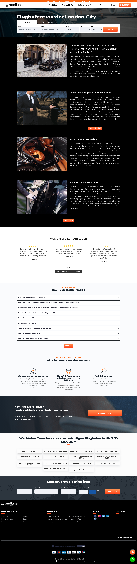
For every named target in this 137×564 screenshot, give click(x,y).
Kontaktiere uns (28, 522)
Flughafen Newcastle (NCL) (107, 451)
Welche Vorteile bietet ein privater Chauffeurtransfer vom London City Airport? (48, 308)
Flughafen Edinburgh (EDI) (81, 463)
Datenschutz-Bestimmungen (78, 561)
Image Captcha (84, 488)
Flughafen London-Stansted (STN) (81, 457)
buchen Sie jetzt (7, 519)
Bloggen (26, 516)
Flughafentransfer (53, 516)
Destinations (5, 522)
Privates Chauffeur (75, 519)
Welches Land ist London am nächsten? (33, 338)
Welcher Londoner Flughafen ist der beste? (34, 328)
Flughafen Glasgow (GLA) (29, 456)
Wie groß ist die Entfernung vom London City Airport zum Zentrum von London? (48, 302)
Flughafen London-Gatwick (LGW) (29, 464)
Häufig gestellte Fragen (86, 5)
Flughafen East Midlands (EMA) (55, 451)
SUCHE (110, 29)
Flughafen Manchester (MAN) (55, 468)
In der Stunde (48, 22)
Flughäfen (53, 5)
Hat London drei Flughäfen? (28, 323)
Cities (25, 519)
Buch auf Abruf (104, 413)
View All (68, 346)
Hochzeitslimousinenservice (57, 519)
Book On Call (95, 128)
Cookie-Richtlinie (62, 561)
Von (19, 26)
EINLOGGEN (124, 5)
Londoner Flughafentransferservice (81, 469)
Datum (66, 26)
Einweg (27, 22)
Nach (42, 26)
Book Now (68, 220)
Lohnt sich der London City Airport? (31, 297)
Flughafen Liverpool (107, 463)
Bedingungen (92, 561)
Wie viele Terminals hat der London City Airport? (36, 313)
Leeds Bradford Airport (30, 451)
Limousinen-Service (75, 522)
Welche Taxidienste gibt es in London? (32, 333)
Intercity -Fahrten (53, 522)
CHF (103, 5)
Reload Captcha (98, 491)
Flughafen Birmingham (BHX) (81, 451)
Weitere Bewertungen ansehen (68, 272)
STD (81, 26)
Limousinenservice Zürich (77, 516)
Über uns (4, 516)
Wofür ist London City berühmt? (30, 318)
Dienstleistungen (40, 488)
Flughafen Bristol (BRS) (55, 456)
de (114, 5)
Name (19, 488)
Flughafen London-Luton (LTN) (55, 463)
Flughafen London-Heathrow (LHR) (107, 457)
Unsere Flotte (67, 5)
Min (92, 26)
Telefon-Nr (65, 488)
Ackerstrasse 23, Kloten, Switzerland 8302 (68, 558)
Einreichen (112, 492)
